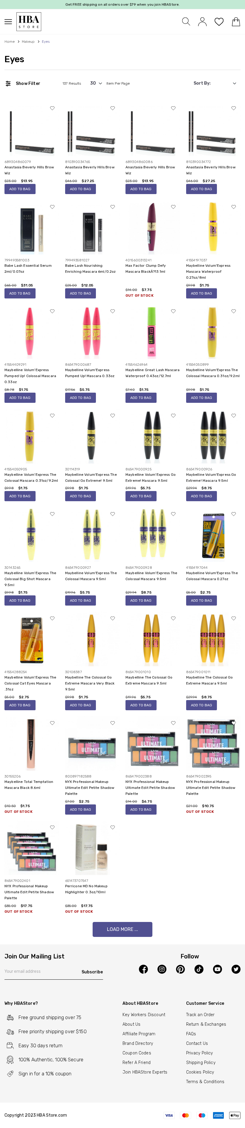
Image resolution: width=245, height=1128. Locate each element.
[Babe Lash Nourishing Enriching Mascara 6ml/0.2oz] (92, 227)
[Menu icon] (10, 22)
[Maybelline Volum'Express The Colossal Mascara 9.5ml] (92, 534)
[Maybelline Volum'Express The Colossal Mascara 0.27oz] (213, 534)
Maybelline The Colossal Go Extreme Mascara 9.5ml (148, 680)
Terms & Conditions (205, 1081)
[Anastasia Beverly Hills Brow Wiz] (31, 128)
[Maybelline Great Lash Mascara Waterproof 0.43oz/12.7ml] (152, 331)
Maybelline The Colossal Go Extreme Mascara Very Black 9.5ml (90, 683)
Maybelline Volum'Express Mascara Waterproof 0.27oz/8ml (208, 271)
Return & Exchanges (206, 1024)
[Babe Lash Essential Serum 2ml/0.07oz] (31, 227)
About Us (131, 1024)
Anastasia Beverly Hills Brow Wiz (29, 170)
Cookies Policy (200, 1072)
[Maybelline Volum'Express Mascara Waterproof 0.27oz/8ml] (213, 227)
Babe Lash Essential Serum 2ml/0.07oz (28, 268)
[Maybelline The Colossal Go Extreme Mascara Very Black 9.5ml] (92, 638)
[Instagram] (161, 969)
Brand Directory (137, 1043)
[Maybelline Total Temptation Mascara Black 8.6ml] (31, 743)
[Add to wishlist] (52, 108)
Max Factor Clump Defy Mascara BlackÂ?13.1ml (145, 268)
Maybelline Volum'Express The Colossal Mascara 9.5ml (91, 576)
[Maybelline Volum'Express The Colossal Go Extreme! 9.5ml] (92, 435)
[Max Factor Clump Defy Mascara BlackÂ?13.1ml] (152, 227)
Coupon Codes (136, 1053)
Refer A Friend (136, 1062)
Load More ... (122, 929)
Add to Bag (20, 189)
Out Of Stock (139, 295)
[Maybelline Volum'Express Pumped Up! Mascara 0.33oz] (92, 331)
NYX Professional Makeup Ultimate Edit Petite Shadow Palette (90, 788)
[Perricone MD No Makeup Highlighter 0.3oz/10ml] (92, 847)
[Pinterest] (180, 969)
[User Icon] (202, 21)
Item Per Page (118, 83)
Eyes (14, 59)
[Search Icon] (186, 21)
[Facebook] (143, 969)
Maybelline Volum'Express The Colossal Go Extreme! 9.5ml (91, 477)
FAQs (191, 1033)
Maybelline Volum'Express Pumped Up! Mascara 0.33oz (90, 373)
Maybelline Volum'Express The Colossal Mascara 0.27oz (212, 576)
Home (9, 41)
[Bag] (236, 21)
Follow (189, 956)
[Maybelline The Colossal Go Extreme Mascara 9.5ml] (152, 638)
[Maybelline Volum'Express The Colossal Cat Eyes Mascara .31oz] (31, 638)
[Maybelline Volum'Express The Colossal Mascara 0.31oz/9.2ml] (213, 331)
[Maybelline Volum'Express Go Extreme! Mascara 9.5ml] (152, 435)
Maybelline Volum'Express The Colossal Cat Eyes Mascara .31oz (30, 683)
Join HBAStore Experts (144, 1072)
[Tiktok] (199, 969)
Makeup (28, 41)
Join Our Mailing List (34, 956)
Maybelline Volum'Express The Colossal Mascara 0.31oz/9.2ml (213, 373)
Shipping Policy (200, 1062)
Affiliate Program (139, 1033)
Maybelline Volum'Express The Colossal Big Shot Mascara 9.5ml (30, 579)
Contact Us (197, 1043)
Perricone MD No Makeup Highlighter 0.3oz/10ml (86, 889)
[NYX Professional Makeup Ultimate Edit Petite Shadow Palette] (92, 743)
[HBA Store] (28, 21)
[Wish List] (219, 21)
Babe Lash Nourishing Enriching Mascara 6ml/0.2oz (90, 268)
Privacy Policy (199, 1053)
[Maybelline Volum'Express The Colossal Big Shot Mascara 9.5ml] (31, 534)
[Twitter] (236, 969)
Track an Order (200, 1014)
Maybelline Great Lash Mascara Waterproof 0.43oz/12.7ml (152, 373)
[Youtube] (217, 969)
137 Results (71, 83)
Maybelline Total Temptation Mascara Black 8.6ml (28, 785)
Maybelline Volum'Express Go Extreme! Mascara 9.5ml (150, 477)
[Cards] (202, 1115)
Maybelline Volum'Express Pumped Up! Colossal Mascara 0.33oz (30, 376)
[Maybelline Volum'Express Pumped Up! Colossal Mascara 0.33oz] (31, 331)
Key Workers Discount (143, 1014)
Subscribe (92, 972)
